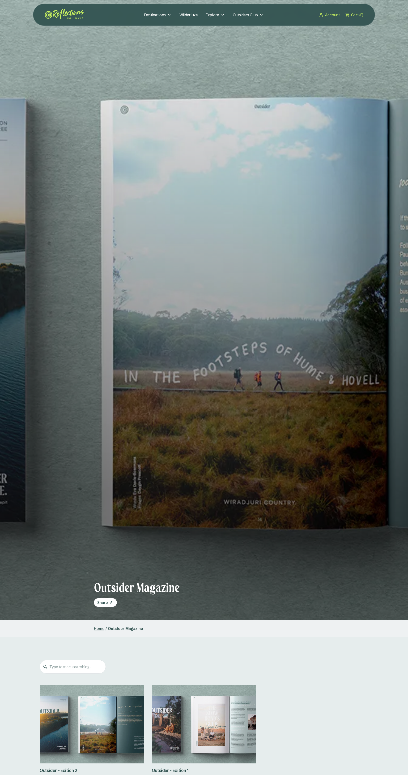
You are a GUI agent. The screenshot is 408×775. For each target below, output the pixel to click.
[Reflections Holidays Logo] (64, 14)
